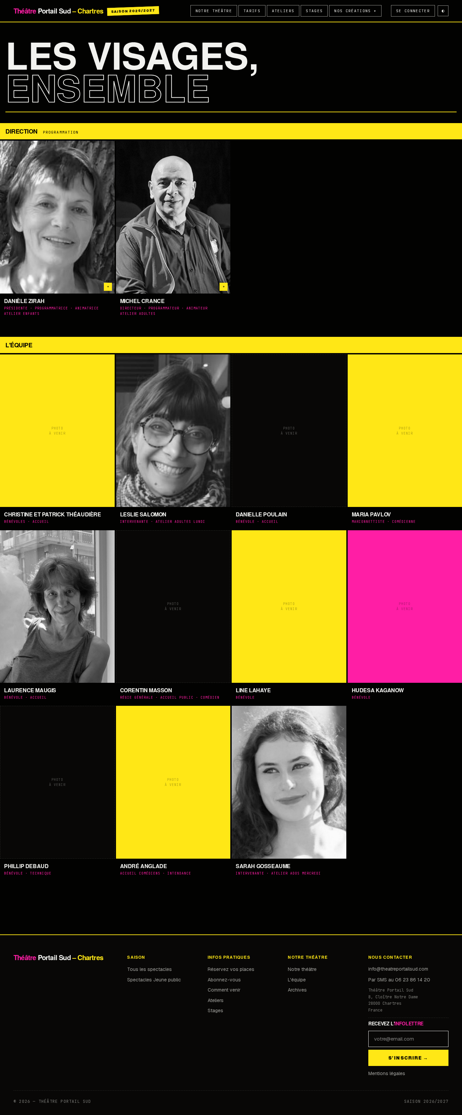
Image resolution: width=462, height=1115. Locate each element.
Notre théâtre (213, 10)
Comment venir (224, 990)
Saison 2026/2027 (133, 11)
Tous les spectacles (149, 969)
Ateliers (283, 10)
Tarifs (252, 10)
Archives (297, 990)
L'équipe (297, 980)
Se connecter (413, 10)
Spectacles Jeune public (154, 980)
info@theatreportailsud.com (398, 969)
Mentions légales (386, 1073)
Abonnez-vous (224, 980)
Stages (314, 10)
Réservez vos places (231, 969)
